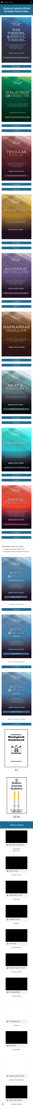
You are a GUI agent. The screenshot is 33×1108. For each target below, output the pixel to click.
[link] (16, 838)
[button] (2, 2)
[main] (16, 9)
